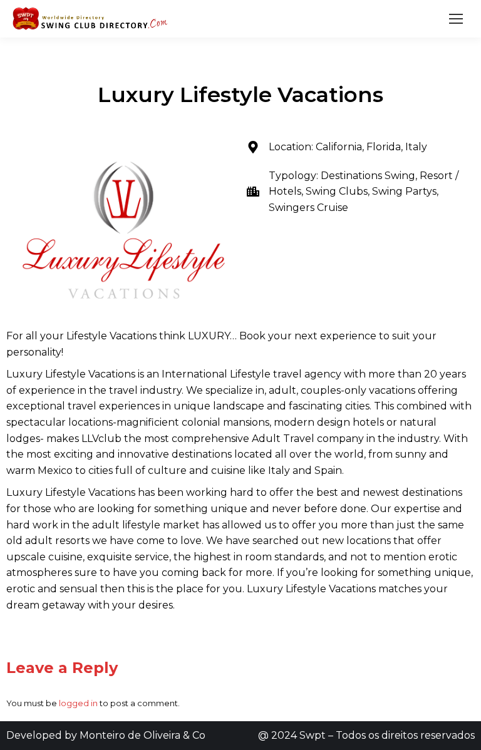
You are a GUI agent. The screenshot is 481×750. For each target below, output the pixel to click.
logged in (78, 703)
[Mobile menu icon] (455, 18)
